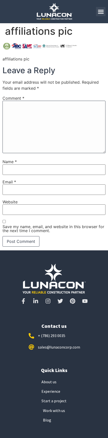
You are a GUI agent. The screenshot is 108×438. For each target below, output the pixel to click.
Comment (13, 98)
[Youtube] (84, 301)
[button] (100, 11)
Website (10, 202)
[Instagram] (47, 301)
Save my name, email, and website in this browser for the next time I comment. (53, 229)
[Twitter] (60, 301)
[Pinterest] (72, 301)
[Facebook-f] (23, 301)
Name (10, 162)
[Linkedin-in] (35, 301)
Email (9, 182)
